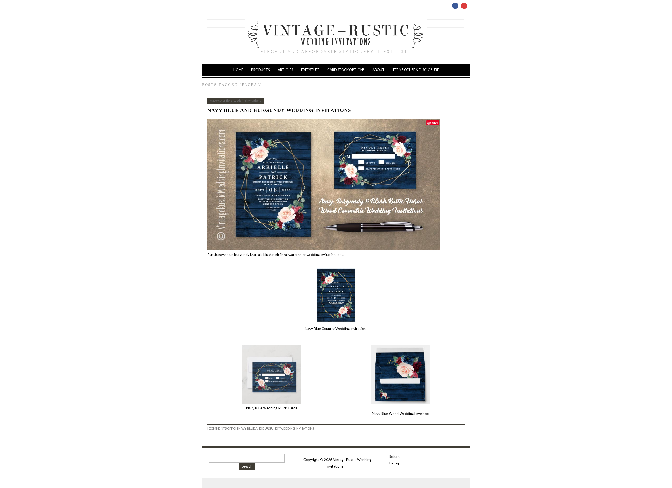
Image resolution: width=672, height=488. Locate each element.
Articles (285, 70)
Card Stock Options (346, 70)
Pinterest (464, 6)
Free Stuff (310, 70)
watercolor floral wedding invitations (235, 100)
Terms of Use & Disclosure (415, 70)
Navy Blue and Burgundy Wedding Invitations (279, 110)
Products (260, 70)
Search (247, 466)
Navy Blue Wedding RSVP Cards (271, 408)
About (378, 70)
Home (238, 70)
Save (435, 123)
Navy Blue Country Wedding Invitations (336, 328)
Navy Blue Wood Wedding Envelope (400, 413)
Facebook (455, 6)
